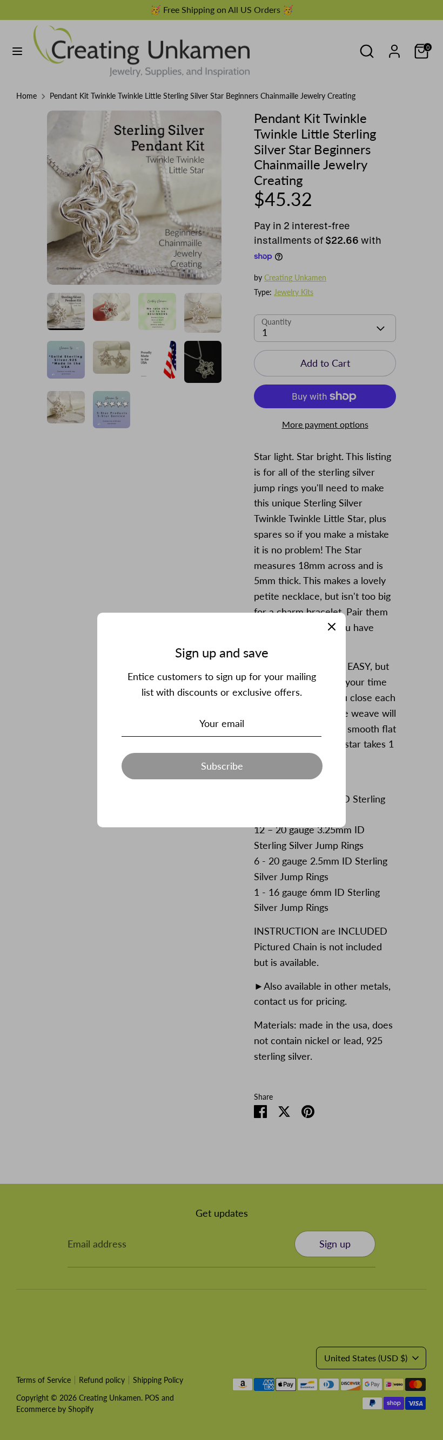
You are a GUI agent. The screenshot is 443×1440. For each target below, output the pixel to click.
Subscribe (222, 766)
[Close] (332, 627)
